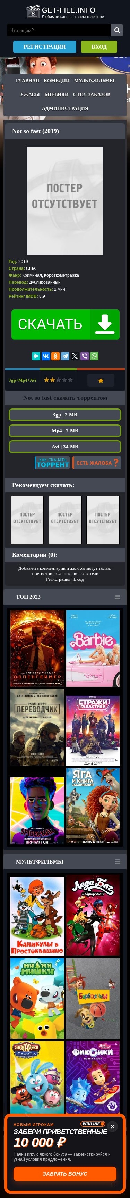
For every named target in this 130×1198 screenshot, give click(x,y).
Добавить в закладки (100, 380)
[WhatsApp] (94, 356)
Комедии (57, 80)
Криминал (32, 275)
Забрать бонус (65, 1174)
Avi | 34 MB (65, 446)
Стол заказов (91, 94)
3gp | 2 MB (65, 415)
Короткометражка (61, 275)
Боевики (56, 94)
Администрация (65, 108)
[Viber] (84, 356)
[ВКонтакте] (46, 356)
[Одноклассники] (55, 356)
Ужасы (30, 94)
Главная (27, 80)
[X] (75, 356)
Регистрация (45, 47)
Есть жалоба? (96, 462)
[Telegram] (65, 356)
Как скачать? (52, 462)
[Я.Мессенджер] (36, 356)
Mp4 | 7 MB (65, 430)
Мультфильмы (94, 80)
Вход (99, 47)
